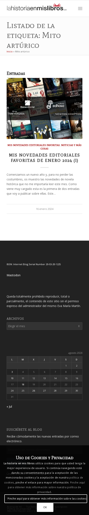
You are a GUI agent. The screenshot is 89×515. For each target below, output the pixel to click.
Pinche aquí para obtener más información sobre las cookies (47, 498)
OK (45, 507)
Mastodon (13, 275)
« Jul (9, 406)
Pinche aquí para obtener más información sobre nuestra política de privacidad (46, 487)
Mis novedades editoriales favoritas (33, 145)
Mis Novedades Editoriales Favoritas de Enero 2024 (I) (44, 158)
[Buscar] (71, 8)
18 (23, 384)
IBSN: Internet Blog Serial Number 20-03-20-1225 (34, 264)
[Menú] (80, 8)
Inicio (10, 51)
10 (12, 378)
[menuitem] (71, 8)
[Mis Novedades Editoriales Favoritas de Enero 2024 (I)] (44, 108)
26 (33, 390)
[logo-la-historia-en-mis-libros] (37, 8)
